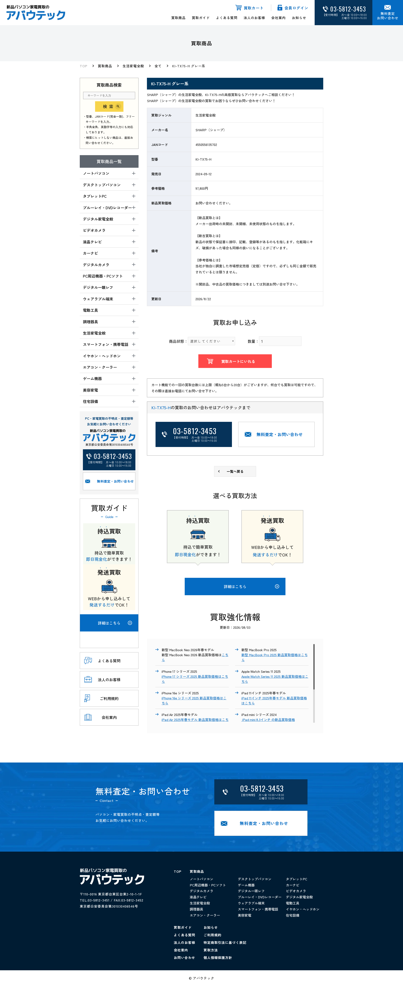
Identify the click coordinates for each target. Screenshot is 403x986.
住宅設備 (292, 915)
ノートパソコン (201, 878)
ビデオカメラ (296, 890)
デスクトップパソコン (254, 878)
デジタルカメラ (201, 890)
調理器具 (196, 909)
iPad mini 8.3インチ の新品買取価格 (268, 719)
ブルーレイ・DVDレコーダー (259, 896)
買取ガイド (201, 17)
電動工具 (292, 902)
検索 (109, 106)
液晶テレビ (198, 896)
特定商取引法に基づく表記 (225, 942)
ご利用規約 (212, 934)
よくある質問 (226, 17)
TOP (83, 65)
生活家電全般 (133, 65)
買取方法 (211, 949)
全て (158, 65)
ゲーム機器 (246, 884)
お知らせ (299, 17)
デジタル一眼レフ (251, 890)
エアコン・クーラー (205, 915)
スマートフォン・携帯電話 (258, 909)
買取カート (254, 7)
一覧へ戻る (235, 471)
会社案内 (278, 17)
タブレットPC (296, 878)
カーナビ (292, 884)
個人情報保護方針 (218, 957)
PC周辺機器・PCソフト (208, 884)
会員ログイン (296, 7)
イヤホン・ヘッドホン (302, 909)
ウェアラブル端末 (251, 902)
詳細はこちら (109, 623)
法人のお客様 (254, 17)
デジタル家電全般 (299, 896)
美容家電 (244, 915)
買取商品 (178, 17)
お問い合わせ (184, 957)
